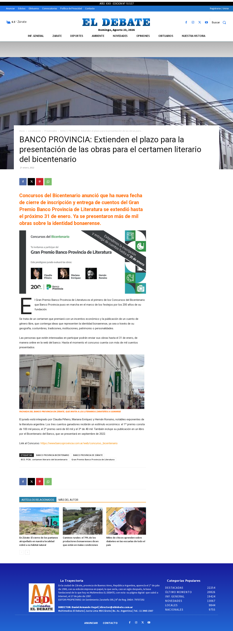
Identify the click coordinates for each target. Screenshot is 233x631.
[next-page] (27, 552)
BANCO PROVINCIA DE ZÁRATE (88, 455)
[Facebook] (186, 22)
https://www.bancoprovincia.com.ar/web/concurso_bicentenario (79, 443)
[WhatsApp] (48, 181)
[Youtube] (206, 22)
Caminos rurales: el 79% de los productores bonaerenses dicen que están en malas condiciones (80, 541)
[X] (199, 22)
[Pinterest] (39, 181)
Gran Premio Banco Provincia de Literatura (93, 459)
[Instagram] (192, 22)
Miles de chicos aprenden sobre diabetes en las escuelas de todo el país (125, 541)
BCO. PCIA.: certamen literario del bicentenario (44, 459)
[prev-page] (21, 552)
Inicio (22, 130)
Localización (34, 130)
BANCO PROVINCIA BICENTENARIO (52, 455)
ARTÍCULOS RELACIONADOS (37, 499)
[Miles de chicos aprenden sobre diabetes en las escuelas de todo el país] (126, 521)
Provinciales (50, 130)
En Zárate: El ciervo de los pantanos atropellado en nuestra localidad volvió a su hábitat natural (38, 541)
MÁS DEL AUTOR (68, 499)
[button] (220, 22)
